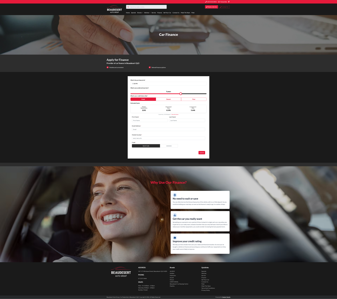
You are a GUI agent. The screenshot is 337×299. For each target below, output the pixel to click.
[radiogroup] (168, 100)
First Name (135, 117)
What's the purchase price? (137, 80)
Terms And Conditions (208, 288)
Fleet (192, 12)
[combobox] (146, 7)
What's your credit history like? (138, 96)
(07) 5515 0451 (212, 2)
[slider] (180, 93)
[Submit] (128, 7)
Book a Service (212, 7)
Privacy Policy (205, 290)
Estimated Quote (135, 103)
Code (134, 142)
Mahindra (173, 275)
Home (128, 12)
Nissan (172, 279)
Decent (168, 99)
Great (143, 99)
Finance (159, 12)
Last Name (172, 117)
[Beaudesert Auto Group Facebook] (229, 2)
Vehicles (146, 12)
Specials (133, 12)
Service (154, 12)
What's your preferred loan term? (139, 88)
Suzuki (172, 277)
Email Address (136, 126)
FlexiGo (172, 286)
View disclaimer (175, 114)
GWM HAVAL (174, 282)
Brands (139, 12)
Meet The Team (185, 12)
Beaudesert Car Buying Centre (179, 284)
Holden (172, 273)
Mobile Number (137, 135)
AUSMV (172, 271)
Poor (193, 99)
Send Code (146, 146)
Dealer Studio (226, 297)
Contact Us (176, 12)
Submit (202, 152)
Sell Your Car (167, 12)
